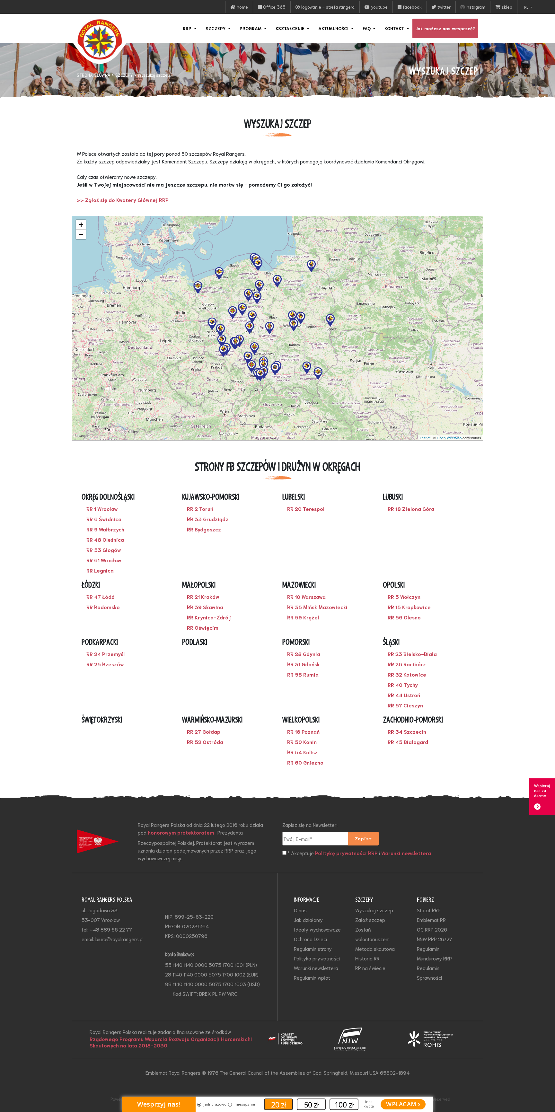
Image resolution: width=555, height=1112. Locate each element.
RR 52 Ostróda (205, 742)
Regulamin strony (313, 948)
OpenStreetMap (449, 437)
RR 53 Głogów (103, 550)
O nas (300, 909)
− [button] (81, 234)
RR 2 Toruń (200, 508)
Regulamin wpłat (312, 977)
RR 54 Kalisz (302, 752)
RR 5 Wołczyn (404, 596)
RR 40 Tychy (403, 684)
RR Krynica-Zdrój (209, 617)
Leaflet (425, 437)
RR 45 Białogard (408, 742)
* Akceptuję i (359, 852)
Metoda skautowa (375, 948)
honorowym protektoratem (181, 832)
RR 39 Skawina (205, 607)
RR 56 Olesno (404, 617)
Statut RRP (429, 909)
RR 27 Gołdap (203, 731)
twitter (443, 7)
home (241, 7)
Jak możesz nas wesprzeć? (445, 28)
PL (526, 6)
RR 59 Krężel (303, 617)
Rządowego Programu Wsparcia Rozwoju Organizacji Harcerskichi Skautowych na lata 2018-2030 (171, 1042)
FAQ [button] (367, 28)
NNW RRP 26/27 (434, 938)
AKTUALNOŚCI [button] (334, 28)
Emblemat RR (431, 919)
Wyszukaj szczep (154, 75)
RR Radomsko (103, 607)
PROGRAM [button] (251, 28)
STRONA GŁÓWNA (93, 75)
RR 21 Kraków (203, 596)
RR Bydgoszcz (204, 529)
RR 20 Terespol (305, 508)
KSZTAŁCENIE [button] (291, 28)
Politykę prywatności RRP (346, 853)
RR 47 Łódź (100, 596)
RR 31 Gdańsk (303, 664)
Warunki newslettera (406, 853)
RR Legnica (100, 570)
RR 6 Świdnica (103, 519)
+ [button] (81, 225)
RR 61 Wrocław (103, 560)
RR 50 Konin (302, 742)
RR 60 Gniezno (305, 762)
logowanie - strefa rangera (327, 7)
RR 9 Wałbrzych (105, 529)
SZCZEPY (124, 75)
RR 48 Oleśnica (105, 539)
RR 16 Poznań (303, 731)
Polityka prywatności (317, 958)
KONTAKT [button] (394, 28)
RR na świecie (370, 967)
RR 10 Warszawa (306, 596)
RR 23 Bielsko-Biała (412, 654)
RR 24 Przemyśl (105, 654)
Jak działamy (308, 919)
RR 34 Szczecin (407, 731)
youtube (379, 7)
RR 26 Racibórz (407, 664)
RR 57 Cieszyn (405, 705)
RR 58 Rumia (303, 674)
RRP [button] (188, 28)
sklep (506, 7)
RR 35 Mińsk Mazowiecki (317, 607)
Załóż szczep (370, 919)
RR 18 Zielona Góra (411, 508)
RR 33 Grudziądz (207, 519)
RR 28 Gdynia (303, 654)
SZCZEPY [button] (216, 28)
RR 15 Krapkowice (409, 607)
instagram (474, 7)
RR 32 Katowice (407, 674)
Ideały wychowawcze (317, 929)
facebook (411, 7)
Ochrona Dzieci (310, 938)
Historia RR (367, 958)
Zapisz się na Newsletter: (310, 824)
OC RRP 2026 (432, 929)
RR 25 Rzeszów (105, 664)
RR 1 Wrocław (102, 508)
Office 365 (274, 7)
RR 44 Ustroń (404, 695)
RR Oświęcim (202, 627)
